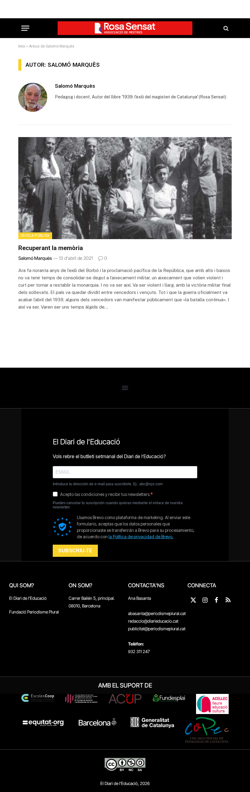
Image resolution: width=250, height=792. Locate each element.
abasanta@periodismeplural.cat (157, 613)
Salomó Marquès (75, 86)
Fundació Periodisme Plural (34, 611)
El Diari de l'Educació (28, 598)
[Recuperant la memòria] (125, 188)
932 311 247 (139, 651)
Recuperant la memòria (50, 248)
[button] (125, 388)
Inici (21, 46)
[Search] (225, 28)
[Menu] (25, 28)
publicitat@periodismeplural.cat (156, 628)
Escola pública (35, 236)
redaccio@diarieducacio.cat (153, 621)
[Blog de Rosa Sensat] (125, 28)
